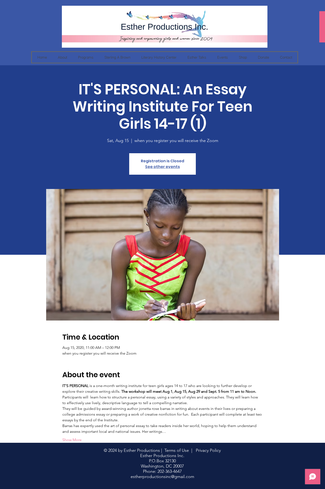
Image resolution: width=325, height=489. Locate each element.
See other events (162, 166)
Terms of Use (176, 450)
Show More (72, 440)
